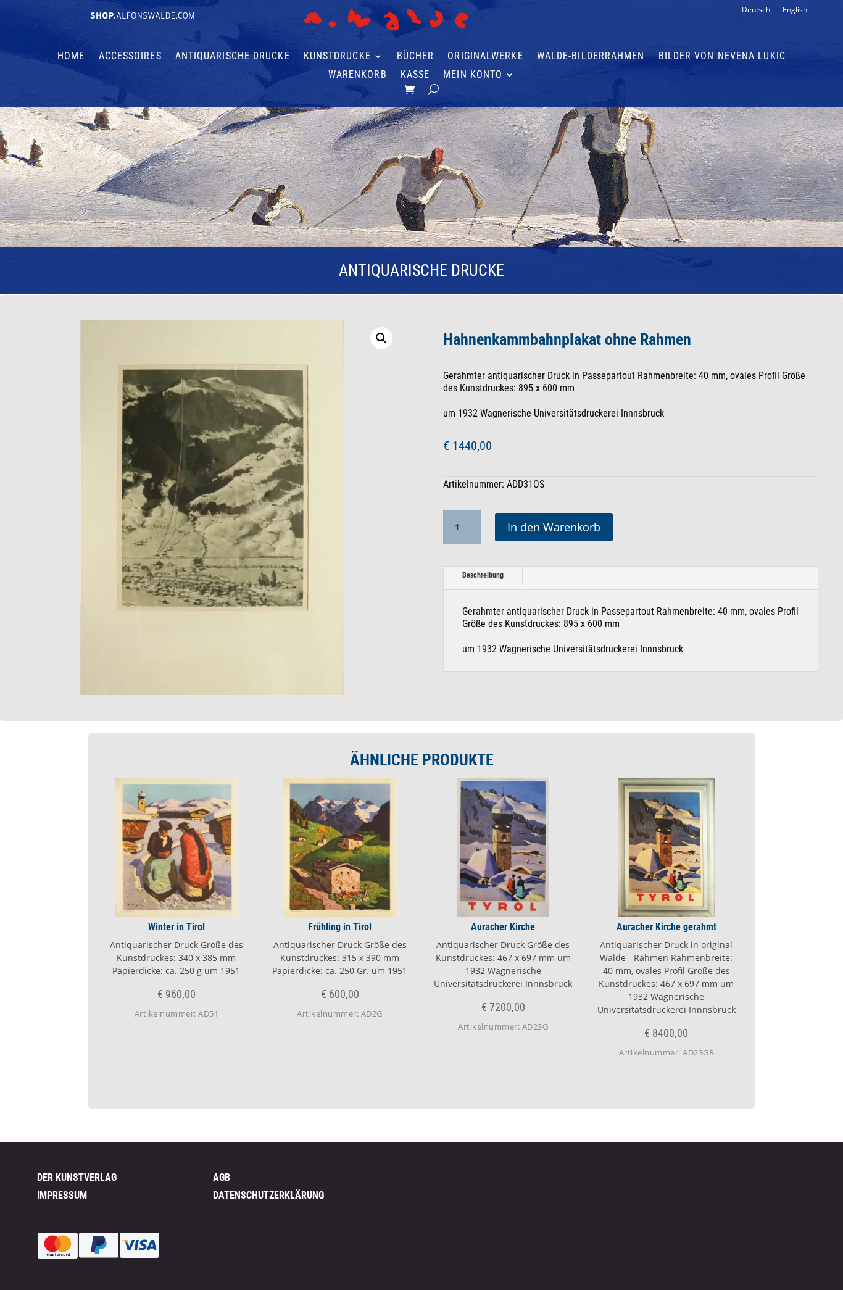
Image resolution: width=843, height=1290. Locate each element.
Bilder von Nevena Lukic (722, 57)
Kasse (415, 75)
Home (71, 57)
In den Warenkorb (553, 527)
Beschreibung (483, 575)
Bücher (415, 57)
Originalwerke (485, 57)
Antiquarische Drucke (232, 57)
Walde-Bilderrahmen (591, 57)
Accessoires (130, 57)
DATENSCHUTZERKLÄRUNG (268, 1195)
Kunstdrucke (337, 57)
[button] (381, 338)
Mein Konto (472, 75)
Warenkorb (357, 75)
